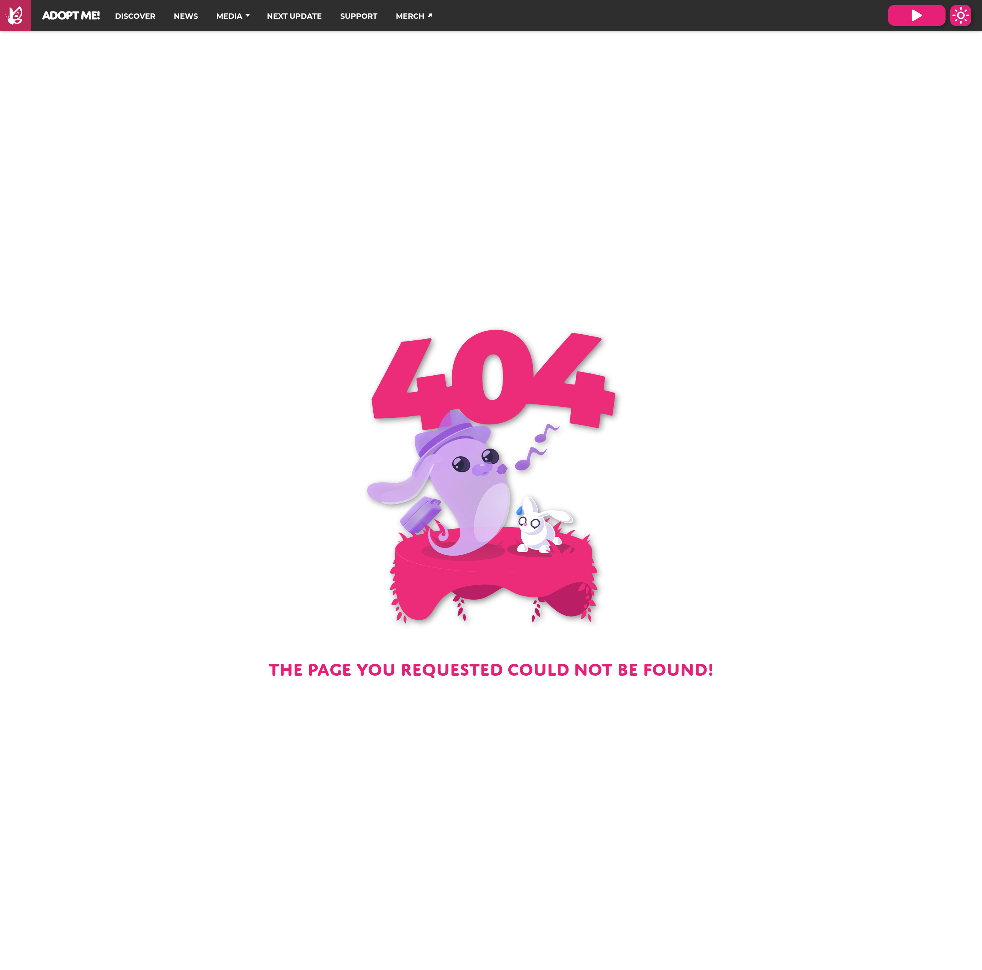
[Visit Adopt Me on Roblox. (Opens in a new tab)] (917, 15)
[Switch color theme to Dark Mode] (960, 15)
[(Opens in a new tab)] (15, 15)
